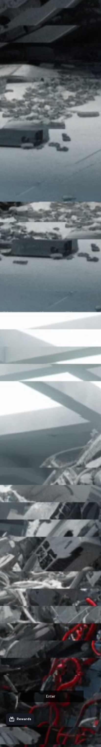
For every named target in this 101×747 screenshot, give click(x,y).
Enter (50, 696)
